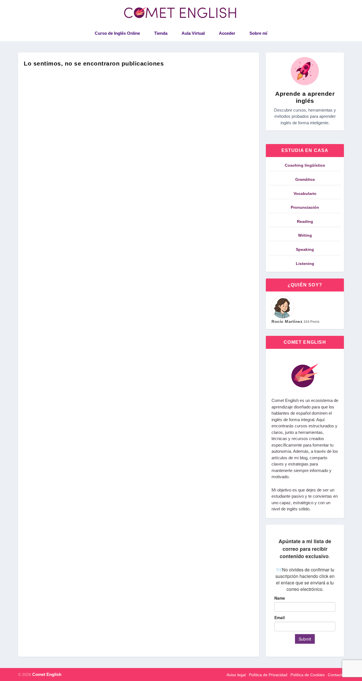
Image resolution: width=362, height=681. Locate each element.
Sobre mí (258, 33)
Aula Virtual (193, 33)
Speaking (305, 249)
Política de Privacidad (268, 675)
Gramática (305, 179)
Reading (305, 221)
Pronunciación (305, 207)
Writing (305, 235)
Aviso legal (236, 675)
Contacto (336, 675)
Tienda (160, 33)
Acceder (227, 33)
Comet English (46, 674)
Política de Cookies (307, 675)
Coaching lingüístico (305, 165)
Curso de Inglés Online (117, 33)
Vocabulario (305, 193)
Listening (305, 263)
